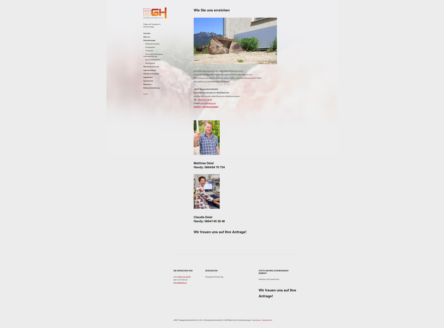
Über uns (146, 37)
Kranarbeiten (150, 47)
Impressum (147, 84)
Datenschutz (267, 320)
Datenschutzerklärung (151, 88)
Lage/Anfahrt (148, 77)
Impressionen (148, 81)
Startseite (146, 33)
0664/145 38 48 (205, 99)
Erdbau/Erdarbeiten (152, 44)
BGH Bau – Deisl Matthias (154, 12)
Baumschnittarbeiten (152, 60)
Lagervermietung (149, 70)
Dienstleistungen (149, 40)
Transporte (149, 51)
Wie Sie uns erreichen (151, 74)
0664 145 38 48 (184, 277)
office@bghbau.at (208, 103)
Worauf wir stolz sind (151, 67)
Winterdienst (150, 63)
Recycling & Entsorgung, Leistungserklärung (153, 55)
